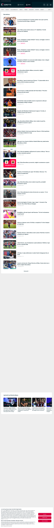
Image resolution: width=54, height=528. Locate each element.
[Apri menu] (50, 4)
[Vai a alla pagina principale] (8, 5)
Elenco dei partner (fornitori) (6, 526)
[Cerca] (44, 4)
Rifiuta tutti (44, 517)
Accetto (44, 514)
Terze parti (6, 518)
